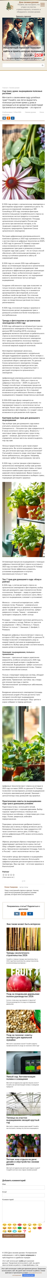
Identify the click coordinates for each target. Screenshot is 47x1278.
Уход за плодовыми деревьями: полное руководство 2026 (23, 995)
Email (4, 1192)
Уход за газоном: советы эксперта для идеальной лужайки (19, 1037)
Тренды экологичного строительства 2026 (17, 954)
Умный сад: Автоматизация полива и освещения (20, 1077)
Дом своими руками (28, 2)
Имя (4, 1184)
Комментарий (8, 1199)
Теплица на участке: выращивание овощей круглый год (22, 1120)
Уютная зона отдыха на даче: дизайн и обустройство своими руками (22, 1162)
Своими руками (30, 112)
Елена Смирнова (11, 887)
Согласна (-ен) (29, 1275)
